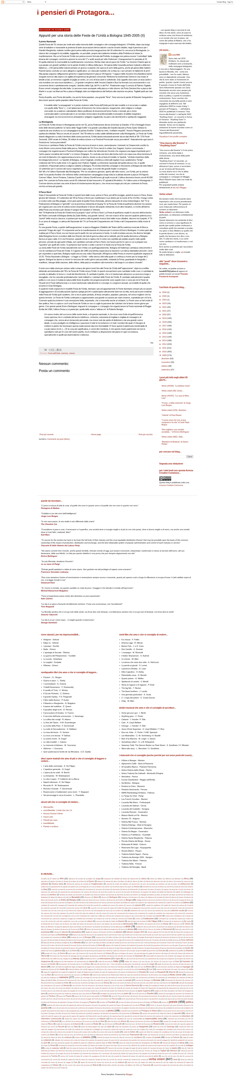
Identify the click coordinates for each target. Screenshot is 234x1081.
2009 (164, 355)
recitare (166, 1016)
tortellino (43, 1053)
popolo (111, 1005)
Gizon (74, 951)
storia (181, 1043)
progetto (43, 1011)
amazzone (187, 881)
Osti (105, 991)
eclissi (183, 929)
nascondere (150, 983)
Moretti (43, 983)
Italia (115, 961)
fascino (188, 937)
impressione (161, 956)
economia (45, 932)
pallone (172, 991)
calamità (160, 902)
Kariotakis (186, 961)
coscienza (121, 918)
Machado (168, 969)
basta (128, 895)
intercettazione (69, 961)
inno (124, 958)
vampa (90, 1059)
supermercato (161, 1045)
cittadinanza (134, 910)
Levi (128, 967)
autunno (86, 892)
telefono (52, 1051)
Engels (52, 935)
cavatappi (134, 908)
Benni (96, 897)
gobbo (100, 950)
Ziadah (188, 1065)
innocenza (141, 958)
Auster (188, 889)
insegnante (170, 958)
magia (63, 972)
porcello (135, 1005)
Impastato (139, 956)
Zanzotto (173, 1065)
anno (144, 884)
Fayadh (86, 940)
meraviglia (86, 977)
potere (181, 1005)
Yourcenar (146, 1065)
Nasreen (165, 983)
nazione (58, 985)
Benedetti (76, 897)
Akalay (66, 881)
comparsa (131, 913)
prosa (111, 1010)
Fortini (146, 942)
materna (95, 975)
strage (45, 1045)
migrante (182, 977)
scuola (116, 1032)
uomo (156, 1056)
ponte (96, 1005)
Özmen (126, 991)
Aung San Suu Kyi (177, 889)
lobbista (76, 969)
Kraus (87, 964)
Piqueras (92, 1002)
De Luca (187, 921)
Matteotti (113, 975)
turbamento (44, 1056)
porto (160, 1005)
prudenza (182, 1011)
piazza (170, 999)
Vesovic (60, 1062)
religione (102, 1019)
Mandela (142, 972)
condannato (83, 916)
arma (153, 887)
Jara (143, 961)
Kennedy (73, 964)
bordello (120, 900)
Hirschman (53, 956)
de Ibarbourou (176, 921)
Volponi (188, 1062)
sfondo (106, 1035)
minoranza (70, 980)
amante (178, 881)
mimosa (61, 980)
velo (118, 1059)
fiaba (45, 942)
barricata (111, 895)
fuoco (81, 945)
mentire (77, 977)
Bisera (43, 900)
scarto (120, 1029)
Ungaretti (125, 1056)
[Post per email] (45, 350)
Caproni (173, 905)
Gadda (116, 945)
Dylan (177, 929)
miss (78, 980)
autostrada (63, 892)
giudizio (43, 950)
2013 (164, 340)
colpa (84, 913)
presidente (117, 1008)
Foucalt (161, 942)
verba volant (157, 1059)
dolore (89, 929)
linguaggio (186, 967)
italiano (127, 961)
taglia (127, 1048)
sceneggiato (159, 1029)
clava (165, 910)
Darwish (121, 921)
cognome (46, 913)
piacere (146, 999)
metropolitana (172, 977)
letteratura (121, 967)
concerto (56, 916)
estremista (56, 937)
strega (70, 1045)
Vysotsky (87, 1065)
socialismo (138, 1037)
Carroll (61, 908)
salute (109, 1027)
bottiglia (139, 900)
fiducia (59, 942)
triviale (159, 1053)
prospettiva (124, 1011)
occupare (88, 988)
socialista (148, 1037)
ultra (109, 1056)
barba (95, 895)
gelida (45, 948)
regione (75, 1018)
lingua (178, 967)
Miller (54, 980)
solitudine (57, 1040)
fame (134, 937)
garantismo (157, 945)
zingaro (43, 1068)
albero (115, 881)
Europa (88, 937)
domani (96, 929)
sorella (75, 1040)
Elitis (171, 932)
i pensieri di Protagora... (76, 12)
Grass (55, 953)
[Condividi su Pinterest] (60, 349)
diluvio (72, 927)
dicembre (165, 358)
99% (62, 878)
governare (152, 950)
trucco (167, 1053)
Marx (49, 975)
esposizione (189, 935)
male (103, 972)
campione (80, 905)
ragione (73, 1016)
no (111, 985)
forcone (124, 942)
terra (84, 1051)
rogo (103, 1024)
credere (188, 918)
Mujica (92, 983)
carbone (181, 905)
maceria (159, 969)
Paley (166, 991)
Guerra (108, 953)
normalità (145, 985)
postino (167, 1005)
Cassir (105, 908)
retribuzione (45, 1021)
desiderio (150, 924)
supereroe (151, 1045)
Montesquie (169, 980)
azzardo (110, 892)
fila (71, 942)
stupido (100, 1045)
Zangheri (164, 1065)
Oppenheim (152, 988)
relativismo (92, 1018)
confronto (108, 916)
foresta (132, 942)
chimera (71, 910)
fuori (86, 945)
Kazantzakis (63, 964)
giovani (164, 948)
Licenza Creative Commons (171, 485)
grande (47, 953)
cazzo (159, 908)
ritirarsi (181, 1021)
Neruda (66, 985)
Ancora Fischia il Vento (53, 813)
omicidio (135, 988)
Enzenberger (63, 935)
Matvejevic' (144, 975)
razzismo (150, 1016)
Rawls (142, 1016)
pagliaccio (158, 991)
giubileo (180, 948)
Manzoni (172, 972)
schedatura (170, 1029)
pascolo (141, 993)
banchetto (78, 895)
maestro (183, 969)
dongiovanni (114, 929)
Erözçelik (148, 935)
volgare (171, 1062)
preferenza (81, 1008)
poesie (173, 1001)
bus (105, 902)
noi (116, 985)
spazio (106, 1040)
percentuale (178, 996)
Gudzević (100, 953)
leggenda (81, 967)
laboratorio (128, 964)
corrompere (89, 918)
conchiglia (64, 916)
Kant (177, 961)
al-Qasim (90, 881)
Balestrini (170, 892)
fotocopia (153, 942)
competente (141, 913)
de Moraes (66, 924)
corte (106, 918)
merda (103, 977)
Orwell (86, 991)
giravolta (172, 948)
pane (43, 994)
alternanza (157, 881)
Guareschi (82, 953)
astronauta (116, 889)
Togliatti (163, 1051)
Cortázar (99, 918)
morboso (188, 980)
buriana (91, 902)
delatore (107, 924)
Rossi (127, 1024)
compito (150, 913)
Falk (122, 937)
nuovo (53, 988)
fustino (93, 945)
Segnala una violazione (171, 463)
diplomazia (119, 927)
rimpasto (132, 1021)
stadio (83, 1043)
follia (110, 942)
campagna (61, 905)
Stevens (156, 1043)
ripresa (148, 1021)
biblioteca (151, 897)
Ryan (69, 1026)
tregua (131, 1053)
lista (52, 969)
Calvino (186, 902)
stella (127, 1043)
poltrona (79, 1005)
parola (112, 993)
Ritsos (50, 1024)
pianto (163, 999)
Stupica (92, 1045)
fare (182, 937)
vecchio (111, 1059)
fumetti (66, 945)
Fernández (155, 940)
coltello (90, 913)
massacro (77, 975)
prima (133, 1008)
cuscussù (99, 921)
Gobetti (107, 950)
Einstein (103, 932)
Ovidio (119, 991)
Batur (158, 895)
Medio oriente (176, 975)
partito (126, 994)
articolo (169, 887)
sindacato (68, 1037)
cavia (152, 908)
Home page (96, 434)
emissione (44, 935)
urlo (169, 1056)
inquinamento (152, 958)
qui (182, 252)
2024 (164, 300)
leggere (89, 967)
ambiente (44, 884)
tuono (182, 1053)
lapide (159, 964)
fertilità (170, 940)
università (147, 1056)
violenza (121, 1062)
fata (51, 940)
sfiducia (98, 1035)
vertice (53, 1062)
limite (171, 967)
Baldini (162, 892)
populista (127, 1005)
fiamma (52, 942)
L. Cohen (112, 964)
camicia (52, 905)
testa (140, 1051)
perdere (43, 999)
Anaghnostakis (97, 884)
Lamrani (143, 964)
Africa (186, 878)
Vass (104, 1059)
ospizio (93, 991)
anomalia (152, 884)
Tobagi (155, 1051)
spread (59, 1043)
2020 (164, 314)
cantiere (120, 905)
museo (114, 983)
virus (136, 1062)
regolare (83, 1018)
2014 (164, 337)
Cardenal (190, 905)
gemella (65, 948)
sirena (114, 1037)
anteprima (161, 884)
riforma (115, 1021)
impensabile (150, 956)
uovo (163, 1056)
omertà (127, 988)
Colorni (77, 913)
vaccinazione (45, 1059)
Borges (129, 900)
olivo (112, 988)
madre (175, 969)
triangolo (144, 1053)
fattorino (71, 940)
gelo (59, 948)
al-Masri (81, 881)
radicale (188, 1013)
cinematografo (98, 910)
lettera (113, 967)
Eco (189, 929)
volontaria (180, 1062)
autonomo (44, 892)
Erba (113, 935)
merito (120, 977)
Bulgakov (70, 902)
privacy (160, 1008)
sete (59, 1035)
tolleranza (173, 1051)
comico (111, 913)
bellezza (60, 897)
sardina (181, 1026)
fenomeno (128, 940)
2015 (164, 333)
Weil (103, 1065)
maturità (135, 975)
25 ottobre (53, 878)
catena (112, 908)
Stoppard (174, 1043)
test (134, 1051)
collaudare (62, 913)
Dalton (113, 921)
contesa (167, 916)
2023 (164, 303)
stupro (115, 1045)
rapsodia (127, 1016)
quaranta (106, 1013)
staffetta (90, 1043)
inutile (100, 961)
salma (83, 1026)
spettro (151, 1040)
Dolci (82, 929)
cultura (89, 921)
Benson (104, 897)
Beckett (180, 895)
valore (83, 1059)
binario (181, 897)
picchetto (178, 999)
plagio (148, 1002)
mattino (121, 975)
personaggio (87, 999)
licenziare (164, 967)
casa (92, 908)
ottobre (164, 366)
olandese (105, 988)
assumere (99, 889)
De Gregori (165, 921)
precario (62, 1008)
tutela (78, 1056)
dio (112, 927)
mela (44, 977)
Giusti (50, 950)
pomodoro (88, 1005)
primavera (141, 1008)
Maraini (181, 972)
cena (165, 908)
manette (151, 972)
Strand (52, 1045)
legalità (66, 967)
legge (73, 967)
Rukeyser (44, 1026)
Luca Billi (175, 55)
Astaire (107, 889)
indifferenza (56, 958)
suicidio (142, 1045)
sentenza (44, 1035)
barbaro (102, 895)
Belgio (53, 897)
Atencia (124, 889)
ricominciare (78, 1021)
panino (59, 993)
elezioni (119, 932)
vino (113, 1062)
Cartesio (69, 908)
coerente (190, 910)
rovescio (167, 1024)
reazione (158, 1016)
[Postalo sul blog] (52, 349)
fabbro (110, 937)
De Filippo (152, 921)
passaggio (169, 993)
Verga (182, 1059)
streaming (61, 1045)
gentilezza (81, 948)
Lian (141, 967)
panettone (51, 993)
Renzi (112, 1018)
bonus (97, 900)
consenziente (138, 916)
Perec (51, 999)
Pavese (69, 996)
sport (45, 1043)
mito (91, 980)
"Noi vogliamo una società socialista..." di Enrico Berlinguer (175, 430)
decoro (99, 924)
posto (174, 1005)
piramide (102, 1002)
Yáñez (138, 1065)
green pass (72, 953)
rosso (133, 1024)
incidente (171, 956)
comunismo (189, 913)
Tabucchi (111, 1048)
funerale (73, 945)
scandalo (86, 1029)
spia (158, 1040)
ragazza (56, 1016)
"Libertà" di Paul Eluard (171, 415)
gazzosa (183, 945)
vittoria (158, 1062)
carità (45, 908)
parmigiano (103, 993)
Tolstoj (183, 1051)
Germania (91, 948)
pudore (45, 1013)
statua (121, 1043)
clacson (149, 910)
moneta (138, 980)
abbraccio (72, 878)
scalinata (77, 1029)
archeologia (82, 887)
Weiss (109, 1065)
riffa (96, 1021)
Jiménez (156, 961)
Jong (163, 961)
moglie (106, 980)
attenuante (144, 889)
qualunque (96, 1013)
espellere (180, 935)
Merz (134, 977)
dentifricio (141, 924)
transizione (94, 1053)
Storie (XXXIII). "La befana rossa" (176, 386)
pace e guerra (144, 991)
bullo (77, 902)
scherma (179, 1029)
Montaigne (147, 980)
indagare (179, 956)
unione (133, 1056)
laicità (136, 964)
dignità (65, 927)
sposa (53, 1043)
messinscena (143, 977)
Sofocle (176, 1037)
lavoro (43, 967)
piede (185, 999)
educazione (76, 932)
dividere (57, 929)
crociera (50, 921)
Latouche (175, 964)
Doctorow (74, 929)
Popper (118, 1005)
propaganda (73, 1011)
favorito (78, 940)
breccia (153, 900)
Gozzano (161, 951)
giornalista (155, 948)
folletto (104, 942)
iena (81, 956)
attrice (159, 889)
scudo (109, 1032)
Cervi (52, 910)
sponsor (190, 1040)
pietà (191, 999)
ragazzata (65, 1016)
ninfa (99, 985)
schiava (43, 1032)
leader (53, 967)
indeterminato (45, 958)
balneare (44, 895)
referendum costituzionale (51, 1019)
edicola (56, 932)
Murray (106, 983)
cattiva (126, 908)
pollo (64, 1005)
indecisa (188, 956)
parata (74, 993)
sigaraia (184, 1035)
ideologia (74, 956)
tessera (119, 1051)
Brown (174, 900)
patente (43, 996)
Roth (139, 1024)
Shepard (153, 1035)
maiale (79, 972)
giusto (67, 950)
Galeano (123, 945)
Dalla (106, 921)
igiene (87, 956)
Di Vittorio (186, 924)
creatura (180, 918)
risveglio (174, 1021)
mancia (123, 972)
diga (58, 927)
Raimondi (91, 1016)
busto (111, 902)
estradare (46, 937)
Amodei (85, 884)
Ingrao (117, 959)
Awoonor (95, 892)
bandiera (88, 895)
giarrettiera (120, 948)
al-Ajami (73, 881)
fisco (87, 942)
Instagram (173, 276)
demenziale (116, 924)
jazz (149, 961)
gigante (129, 948)
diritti (127, 926)
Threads (184, 274)
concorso (74, 916)
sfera (85, 1035)
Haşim (166, 953)
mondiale (119, 980)
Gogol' (115, 950)
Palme (180, 991)
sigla (191, 1035)
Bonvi (104, 900)
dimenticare (88, 927)
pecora (89, 996)
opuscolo (183, 988)
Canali (88, 905)
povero (188, 1005)
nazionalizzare (48, 985)
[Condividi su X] (55, 349)
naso (158, 983)
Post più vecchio (146, 434)
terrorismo (110, 1051)
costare (137, 918)
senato (180, 1032)
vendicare (134, 1059)
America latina (57, 884)
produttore (187, 1008)
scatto (128, 1029)
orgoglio (72, 991)
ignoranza (95, 956)
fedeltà (94, 940)
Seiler (148, 1032)
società (157, 1037)
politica (189, 1002)
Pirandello (112, 1002)
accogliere (89, 878)
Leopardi (97, 967)
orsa (79, 991)
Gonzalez (132, 950)
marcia (188, 972)
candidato (104, 905)
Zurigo (63, 1068)
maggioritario (54, 972)
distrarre (188, 927)
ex (105, 937)
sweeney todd (57, 1048)
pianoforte (155, 999)
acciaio (80, 878)
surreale (180, 1045)
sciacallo (68, 1032)
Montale (156, 980)
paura (61, 996)
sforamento (114, 1035)
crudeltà (65, 921)
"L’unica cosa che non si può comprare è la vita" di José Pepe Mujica (175, 422)
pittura (128, 1002)
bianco (143, 897)
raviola (135, 1016)
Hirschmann (64, 956)
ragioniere (82, 1016)
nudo (191, 985)
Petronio (138, 999)
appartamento (55, 887)
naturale (181, 983)
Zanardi (156, 1065)
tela (183, 1048)
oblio (75, 988)
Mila (189, 977)
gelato (191, 945)
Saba (76, 1027)
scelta (150, 1029)
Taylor (167, 1048)
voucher (70, 1065)
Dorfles (140, 929)
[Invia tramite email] (50, 349)
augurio (166, 889)
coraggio (70, 918)
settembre (166, 370)
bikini (167, 897)
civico (142, 910)
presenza (108, 1008)
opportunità (162, 988)
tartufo (145, 1048)
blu (57, 900)
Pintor (77, 1002)
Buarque (50, 902)
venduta (143, 1059)
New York (81, 985)
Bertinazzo (125, 897)
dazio (135, 921)
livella (70, 969)
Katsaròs (44, 964)
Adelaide (117, 878)
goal (94, 950)
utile (180, 1056)
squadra (67, 1043)
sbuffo (70, 1029)
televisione (61, 1051)
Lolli (97, 969)
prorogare (102, 1011)
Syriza (90, 1048)
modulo (98, 980)
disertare (162, 927)
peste (123, 999)
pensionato (144, 996)
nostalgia (154, 985)
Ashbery (190, 887)
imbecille (120, 956)
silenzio (45, 1037)
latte (182, 964)
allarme (135, 881)
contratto (188, 916)
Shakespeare (134, 1035)
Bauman (166, 895)
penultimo (163, 996)
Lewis (136, 967)
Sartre (189, 1026)
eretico (119, 935)
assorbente (89, 889)
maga (45, 972)
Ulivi (103, 1056)
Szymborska (100, 1048)
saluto (117, 1026)
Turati (189, 1053)
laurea (189, 964)
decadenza (90, 924)
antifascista (44, 887)
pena (113, 996)
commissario (121, 913)
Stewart (165, 1043)
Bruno (189, 900)
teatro (174, 1048)
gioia (148, 948)
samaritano (125, 1026)
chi (65, 910)
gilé (135, 948)
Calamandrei (151, 902)
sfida (91, 1035)
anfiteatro (125, 884)
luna (133, 969)
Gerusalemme (101, 948)
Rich (69, 1021)
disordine (179, 927)
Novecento (176, 985)
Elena (111, 932)
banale (70, 895)
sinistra (72, 353)
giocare (141, 948)
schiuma (59, 1032)
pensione (154, 996)
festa (176, 940)
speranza (143, 1040)
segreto (141, 1032)
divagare (49, 929)
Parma (94, 994)
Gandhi (148, 945)
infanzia (76, 958)
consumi (158, 916)
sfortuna (124, 1035)
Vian (75, 1062)
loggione (90, 969)
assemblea (79, 889)
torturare (52, 1053)
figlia (65, 942)
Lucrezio (126, 969)
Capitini (165, 905)
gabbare (108, 945)
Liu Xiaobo (61, 969)
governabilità (142, 950)
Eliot (166, 932)
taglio (133, 1048)
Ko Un (81, 964)
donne (130, 929)
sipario (107, 1037)
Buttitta (125, 902)
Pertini (96, 999)
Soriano (82, 1040)
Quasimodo (125, 1013)
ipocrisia (107, 961)
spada (99, 1040)
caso (98, 908)
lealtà (59, 967)
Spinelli (172, 1040)
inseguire (180, 958)
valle (76, 1059)
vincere (99, 1062)
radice (43, 1016)
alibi (128, 881)
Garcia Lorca (167, 945)
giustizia (58, 951)
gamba (141, 945)
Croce (43, 921)
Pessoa (115, 999)
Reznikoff (55, 1021)
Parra (119, 993)
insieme (188, 958)
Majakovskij (87, 972)
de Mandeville (45, 924)
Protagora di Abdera (149, 1011)
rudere (175, 1024)
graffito (181, 950)
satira (43, 1029)
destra (158, 924)
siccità (161, 1035)
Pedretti (105, 996)
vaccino (55, 1059)
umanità (116, 1056)
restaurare (171, 1018)
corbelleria (79, 918)
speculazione (124, 1040)
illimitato (104, 956)
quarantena (115, 1013)
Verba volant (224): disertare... (175, 410)
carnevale (53, 908)
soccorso (128, 1037)
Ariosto (137, 887)
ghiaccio (111, 948)
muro (99, 983)
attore (152, 889)
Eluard (178, 932)
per (170, 996)
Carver (84, 908)
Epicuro (75, 935)
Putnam (73, 1013)
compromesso (170, 913)
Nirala (106, 985)
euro (80, 937)
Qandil (88, 1013)
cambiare (44, 905)
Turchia (54, 1056)
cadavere (141, 902)
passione (179, 993)
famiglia (141, 937)
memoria (64, 353)
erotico (140, 935)
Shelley (145, 1035)
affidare (159, 878)
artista (176, 887)
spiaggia (165, 1040)
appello (65, 887)
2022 (164, 307)
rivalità (58, 1024)
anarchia (109, 884)
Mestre (152, 977)
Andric (117, 884)
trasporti (115, 1053)
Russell (61, 1027)
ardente (107, 887)
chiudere (79, 910)
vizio (164, 1062)
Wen (115, 1065)
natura (173, 983)
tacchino (120, 1048)
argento (121, 887)
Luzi (150, 969)
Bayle (173, 895)
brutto (43, 902)
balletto (178, 892)
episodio (83, 935)
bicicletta (159, 897)
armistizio (161, 887)
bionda (188, 897)
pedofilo (96, 996)
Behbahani (44, 897)
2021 (164, 311)
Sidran (177, 1035)
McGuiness (155, 975)
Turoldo (70, 1056)
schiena (51, 1032)
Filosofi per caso (50, 820)
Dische (154, 927)
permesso (67, 999)
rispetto (166, 1021)
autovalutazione (75, 892)
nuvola (60, 988)
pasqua (160, 993)
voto (63, 1065)
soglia (184, 1037)
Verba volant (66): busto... (173, 391)
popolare (103, 1005)
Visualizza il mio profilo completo (173, 136)
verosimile (44, 1062)
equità (99, 935)
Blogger (129, 1074)
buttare (118, 902)
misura (85, 980)
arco (90, 887)
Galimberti (132, 945)
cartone (76, 908)
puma (66, 1013)
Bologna (73, 900)
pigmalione (63, 1002)
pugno (53, 1013)
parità (87, 993)
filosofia (77, 942)
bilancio (173, 897)
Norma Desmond (132, 985)
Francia (176, 942)
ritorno (189, 1021)
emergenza (187, 932)
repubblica (120, 1018)
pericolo (58, 999)
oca (81, 988)
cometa (104, 913)
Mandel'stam (132, 972)
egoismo (95, 932)
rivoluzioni (77, 1024)
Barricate (120, 895)
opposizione (173, 988)
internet (92, 961)
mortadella (57, 983)
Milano (43, 980)
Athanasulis (134, 889)
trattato (123, 1053)
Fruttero (52, 945)
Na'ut (135, 983)
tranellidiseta (48, 823)
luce (102, 969)
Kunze (104, 964)
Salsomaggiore (93, 1026)
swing (74, 1048)
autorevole (54, 892)
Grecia (62, 953)
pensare (135, 996)
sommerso (66, 1040)
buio (63, 902)
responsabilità (137, 1018)
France (169, 942)
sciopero (85, 1032)
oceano (96, 988)
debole (81, 924)
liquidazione (45, 969)
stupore (107, 1045)
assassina (69, 889)
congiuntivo (118, 916)
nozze (185, 985)
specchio (114, 1040)
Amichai (69, 884)
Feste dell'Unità (54, 353)
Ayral (102, 892)
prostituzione (134, 1011)
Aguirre (53, 881)
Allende (148, 881)
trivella (152, 1053)
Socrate (167, 1037)
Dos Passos (149, 929)
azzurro (118, 892)
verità (189, 1059)
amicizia (77, 884)
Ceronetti (188, 908)
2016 (164, 329)
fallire (128, 937)
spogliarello (181, 1040)
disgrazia (171, 927)
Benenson (87, 897)
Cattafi (119, 908)
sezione (78, 1035)
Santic (155, 1026)
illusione (112, 956)
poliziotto (50, 1005)
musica (122, 983)
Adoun (152, 878)
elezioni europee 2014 (135, 932)
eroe (133, 935)
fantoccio (175, 937)
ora (189, 988)
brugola (181, 900)
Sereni (52, 1035)
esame (156, 935)
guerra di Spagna (120, 953)
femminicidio (109, 940)
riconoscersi (88, 1021)
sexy (71, 1035)
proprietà (93, 1011)
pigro (71, 1002)
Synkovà (82, 1048)
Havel (173, 953)
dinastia (105, 927)
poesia (164, 1002)
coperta (54, 918)
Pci (83, 996)
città (125, 911)
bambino (53, 895)
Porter (143, 1005)
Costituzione (148, 918)
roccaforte (87, 1024)
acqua (98, 879)
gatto (176, 945)
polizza (58, 1005)
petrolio (130, 999)
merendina (111, 977)
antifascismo (185, 884)
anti (169, 884)
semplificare (166, 1032)
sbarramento (60, 1029)
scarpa (105, 1029)
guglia (150, 953)
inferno (94, 958)
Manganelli (161, 972)
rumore (52, 1026)
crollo (57, 921)
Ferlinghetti (137, 940)
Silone (53, 1037)
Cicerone (88, 910)
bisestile (50, 900)
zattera (181, 1065)
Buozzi (84, 902)
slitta (120, 1037)
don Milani (104, 929)
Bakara (154, 892)
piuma (135, 1002)
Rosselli (118, 1024)
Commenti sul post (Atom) (58, 439)
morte (66, 983)
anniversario (136, 884)
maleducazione (113, 972)
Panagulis (187, 991)
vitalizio (143, 1062)
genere (73, 948)
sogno (191, 1037)
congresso (127, 916)
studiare (85, 1045)
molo (112, 980)
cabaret (132, 902)
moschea (75, 983)
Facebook (163, 276)
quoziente (153, 1013)
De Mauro (56, 924)
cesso (59, 910)
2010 (164, 351)
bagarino (146, 892)
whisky (122, 1065)
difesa (43, 927)
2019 (164, 318)
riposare (140, 1021)
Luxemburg (141, 969)
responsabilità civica (153, 1018)
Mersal (127, 977)
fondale (117, 942)
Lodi (83, 969)
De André (143, 921)
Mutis (129, 983)
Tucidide (174, 1053)
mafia (191, 969)
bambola (62, 895)
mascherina (67, 975)
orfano (58, 991)
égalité (88, 932)
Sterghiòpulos (145, 1043)
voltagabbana (45, 1065)
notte (168, 985)
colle (70, 913)
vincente (91, 1062)
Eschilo (171, 935)
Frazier (184, 942)
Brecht (160, 900)
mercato (95, 977)
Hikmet (44, 956)
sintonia (99, 1037)
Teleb (189, 1048)
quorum (145, 1013)
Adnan (125, 878)
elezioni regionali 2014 (154, 932)
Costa (129, 919)
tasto (160, 1048)
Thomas (147, 1051)
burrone (99, 902)
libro (156, 967)
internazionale (81, 961)
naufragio (190, 983)
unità (139, 1056)
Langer (151, 964)
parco (80, 993)
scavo (135, 1029)
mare (42, 975)
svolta (47, 1048)
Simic (59, 1037)
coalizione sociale (177, 911)
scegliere (143, 1029)
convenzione (45, 918)
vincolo (106, 1062)
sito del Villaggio (179, 187)
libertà (148, 967)
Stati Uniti (112, 1043)
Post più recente (46, 434)
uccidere (86, 1056)
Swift (67, 1048)
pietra (45, 1002)
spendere (134, 1040)
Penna (120, 996)
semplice (156, 1032)
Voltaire (55, 1065)
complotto (159, 913)
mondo (128, 980)
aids (59, 881)
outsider (112, 991)
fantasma (166, 937)
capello (148, 905)
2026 (164, 292)
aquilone (73, 887)
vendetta (125, 1059)
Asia (45, 889)
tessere (127, 1051)
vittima (150, 1062)
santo (162, 1026)
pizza (141, 1002)
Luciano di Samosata (114, 969)
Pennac (127, 996)
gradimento (172, 950)
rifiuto (109, 1021)
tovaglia (60, 1053)
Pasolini (150, 993)
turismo (63, 1056)
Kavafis (53, 964)
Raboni (169, 1013)
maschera (57, 975)
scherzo (188, 1029)
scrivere (101, 1032)
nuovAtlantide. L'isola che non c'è (57, 810)
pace (133, 991)
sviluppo (189, 1045)
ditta (42, 929)
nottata (162, 985)
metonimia (161, 977)
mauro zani (48, 817)
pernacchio (76, 999)
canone (112, 905)
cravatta (171, 918)
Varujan (97, 1059)
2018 (164, 322)
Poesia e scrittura (50, 826)
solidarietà (47, 1040)
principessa (151, 1008)
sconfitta (93, 1032)
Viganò (83, 1062)
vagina (70, 1059)
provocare (173, 1011)
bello (67, 897)
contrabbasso (177, 916)
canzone (129, 905)
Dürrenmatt (167, 929)
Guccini (91, 953)
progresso (62, 1011)
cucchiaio (81, 921)
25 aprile (44, 878)
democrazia (128, 924)
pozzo (54, 1008)
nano (141, 983)
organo (65, 991)
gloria (88, 950)
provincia (164, 1011)
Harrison (158, 953)
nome (121, 985)
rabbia (162, 1013)
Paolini (67, 993)
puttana (80, 1013)
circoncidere (117, 910)
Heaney (180, 953)
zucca (56, 1068)
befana (188, 895)
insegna (161, 958)
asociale (60, 889)
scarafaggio (96, 1029)
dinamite (97, 927)
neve (74, 985)
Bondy (91, 900)
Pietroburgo (53, 1002)
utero (174, 1056)
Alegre (122, 881)
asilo (53, 889)
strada (191, 1043)
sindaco (77, 1037)
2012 (164, 344)
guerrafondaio (141, 953)
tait (139, 1048)
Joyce (170, 961)
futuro (100, 945)
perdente (188, 996)
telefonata (44, 1051)
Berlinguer (113, 897)
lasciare (166, 964)
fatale (56, 940)
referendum (186, 1016)
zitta (50, 1068)
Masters (86, 975)
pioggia (84, 1002)
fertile (163, 940)
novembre (166, 362)
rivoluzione (66, 1024)
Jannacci (136, 961)
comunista (46, 916)
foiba (97, 942)
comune (180, 913)
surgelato (172, 1045)
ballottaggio (187, 892)
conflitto (100, 916)
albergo (108, 881)
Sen (174, 1032)
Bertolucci (134, 897)
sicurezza (169, 1035)
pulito (59, 1013)
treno (137, 1053)
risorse (156, 1021)
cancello (95, 905)
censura (172, 908)
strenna (77, 1045)
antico (175, 884)
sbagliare (50, 1029)
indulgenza (66, 958)
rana (98, 1016)
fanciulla (149, 937)
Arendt (114, 887)
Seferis (133, 1032)
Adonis (144, 879)
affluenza (168, 878)
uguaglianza (95, 1056)
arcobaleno (98, 887)
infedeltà (87, 958)
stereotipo (135, 1043)
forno (139, 942)
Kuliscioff (96, 964)
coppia (62, 918)
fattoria (63, 940)
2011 (164, 348)
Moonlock (179, 980)
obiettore (68, 988)
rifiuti (102, 1021)
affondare (178, 878)
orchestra (44, 991)
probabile (169, 1008)
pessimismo (105, 999)
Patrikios (52, 996)
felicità (101, 940)
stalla (97, 1043)
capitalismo (157, 905)
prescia (99, 1008)
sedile (125, 1032)
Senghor (188, 1032)
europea (98, 937)
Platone (156, 1002)
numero (45, 988)
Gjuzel (82, 950)
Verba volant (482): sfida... (173, 437)
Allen (141, 881)
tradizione (76, 1053)
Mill (49, 980)
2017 (164, 326)
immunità (129, 956)
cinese (108, 910)
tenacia (77, 1051)
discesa (146, 927)
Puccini (190, 1011)
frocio (45, 945)
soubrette (91, 1040)
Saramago (171, 1027)
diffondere (51, 927)
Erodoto (127, 935)
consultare (149, 916)
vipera (129, 1062)
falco (116, 937)
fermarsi (146, 940)
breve (167, 900)
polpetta (71, 1005)
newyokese (91, 985)
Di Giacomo (176, 924)
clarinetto (158, 910)
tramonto (85, 1053)
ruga (181, 1024)
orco (51, 991)
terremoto (101, 1051)
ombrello (119, 988)
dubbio (158, 929)
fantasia (157, 937)
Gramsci (189, 950)
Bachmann (136, 892)
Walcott (96, 1065)
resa (128, 1018)
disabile (138, 927)
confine (92, 916)
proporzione (83, 1011)
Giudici (188, 948)
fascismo (44, 940)
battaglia (143, 895)
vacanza (188, 1056)
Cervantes (44, 910)
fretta (191, 942)
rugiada (188, 1024)
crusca (72, 921)
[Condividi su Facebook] (57, 349)
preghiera (91, 1008)
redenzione (175, 1016)
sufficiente (134, 1045)
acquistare (107, 878)
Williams (130, 1065)
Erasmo (106, 935)
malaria (96, 972)
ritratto (43, 1024)
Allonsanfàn (48, 807)
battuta (151, 895)
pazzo (77, 996)
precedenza (71, 1008)
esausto (163, 935)
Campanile (70, 905)
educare (65, 932)
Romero (110, 1024)
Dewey (165, 924)
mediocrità (189, 975)
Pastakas (188, 993)
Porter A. (153, 1005)
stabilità (75, 1043)
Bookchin (112, 900)
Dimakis (79, 927)
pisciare (121, 1002)
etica (64, 937)
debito (75, 924)
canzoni (138, 905)
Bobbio (63, 900)
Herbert (188, 953)
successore (124, 1045)
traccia (68, 1053)
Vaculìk (63, 1059)
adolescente (134, 878)
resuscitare (181, 1018)
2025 (164, 296)
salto (102, 1026)
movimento (84, 983)
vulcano (78, 1065)
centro (180, 908)
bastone (135, 895)
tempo (70, 1051)
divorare (65, 929)
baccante (127, 892)
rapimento (106, 1016)
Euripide (73, 937)
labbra (120, 964)
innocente (132, 958)
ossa (99, 991)
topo (189, 1051)
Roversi (156, 1024)
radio (49, 1016)
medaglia (164, 975)
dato (129, 921)
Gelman (52, 948)
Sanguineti (143, 1026)
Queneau (135, 1013)
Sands (134, 1026)
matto (128, 975)
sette (65, 1035)
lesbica (105, 967)
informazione (105, 958)
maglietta (71, 972)
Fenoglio (119, 940)
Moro (50, 983)
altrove (171, 881)
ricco (63, 1021)
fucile (59, 945)
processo (178, 1008)
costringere (162, 918)
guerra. (131, 953)
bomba (83, 900)
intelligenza (57, 961)
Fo (92, 942)
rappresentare (116, 1016)
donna (123, 929)
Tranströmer (105, 1053)
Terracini (92, 1051)
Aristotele (146, 887)
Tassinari (153, 1048)
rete (189, 1018)
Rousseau (147, 1024)
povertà (44, 1008)
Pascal (134, 993)
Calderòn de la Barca (173, 902)
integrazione (46, 961)
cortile (113, 918)
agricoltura (44, 881)
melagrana (52, 977)
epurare (91, 935)
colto (97, 913)
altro (164, 881)
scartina (113, 1029)
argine (129, 887)
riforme (123, 1021)
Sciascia (76, 1032)
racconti (177, 1013)
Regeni (67, 1018)
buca (57, 902)
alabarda (100, 881)
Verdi (175, 1059)
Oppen (143, 988)
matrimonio (104, 975)
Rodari (95, 1024)
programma (53, 1011)
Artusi (183, 887)
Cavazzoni (143, 908)
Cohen (54, 913)
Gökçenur (123, 950)
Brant (146, 900)
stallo (103, 1043)
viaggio (68, 1062)
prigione (126, 1008)
